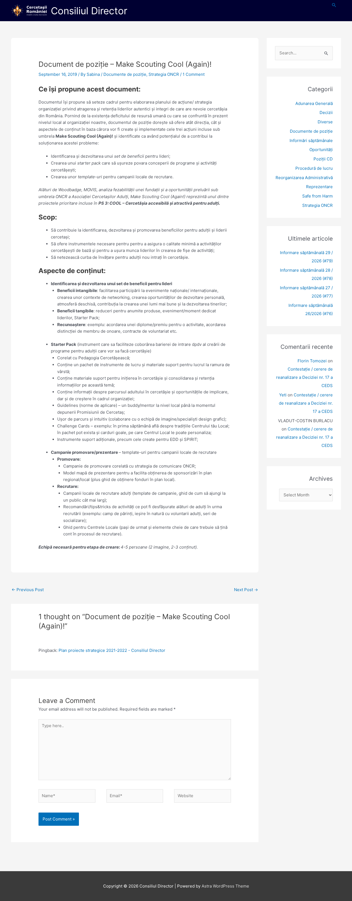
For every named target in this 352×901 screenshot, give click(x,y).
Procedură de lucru (314, 168)
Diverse (325, 121)
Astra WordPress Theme (225, 886)
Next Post (246, 589)
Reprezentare (319, 186)
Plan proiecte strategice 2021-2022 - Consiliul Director (112, 650)
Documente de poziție (124, 74)
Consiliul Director (89, 10)
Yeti (283, 394)
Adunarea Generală (314, 103)
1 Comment (194, 74)
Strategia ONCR (163, 74)
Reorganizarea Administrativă (304, 177)
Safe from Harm (317, 196)
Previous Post (28, 589)
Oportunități (321, 149)
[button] (334, 5)
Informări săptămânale (311, 140)
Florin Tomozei (312, 360)
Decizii (326, 112)
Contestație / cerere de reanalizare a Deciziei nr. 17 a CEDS (304, 377)
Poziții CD (323, 159)
